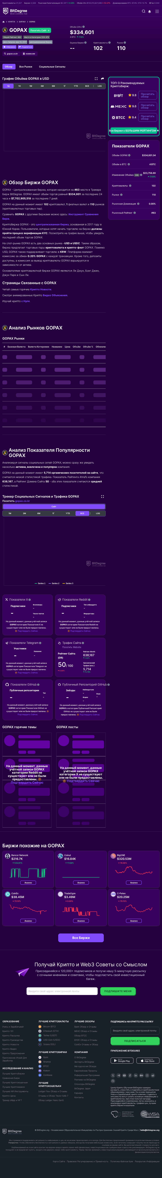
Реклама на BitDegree (85, 1079)
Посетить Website (71, 647)
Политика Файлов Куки (121, 1161)
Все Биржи (81, 938)
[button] (149, 11)
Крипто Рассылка (11, 1035)
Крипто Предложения (13, 1053)
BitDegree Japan (82, 1088)
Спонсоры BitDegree (84, 1084)
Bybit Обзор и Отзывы (85, 1026)
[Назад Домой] (4, 22)
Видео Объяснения (55, 295)
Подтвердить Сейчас (28, 631)
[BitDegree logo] (12, 1131)
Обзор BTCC (80, 1035)
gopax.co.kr (22, 500)
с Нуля (25, 301)
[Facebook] (130, 1075)
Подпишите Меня (118, 991)
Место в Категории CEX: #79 (36, 37)
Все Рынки (26, 66)
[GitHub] (113, 1081)
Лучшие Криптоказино (13, 1087)
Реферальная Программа (87, 1075)
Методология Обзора (85, 1066)
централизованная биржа (52, 224)
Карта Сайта (59, 1161)
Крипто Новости (40, 289)
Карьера (78, 1093)
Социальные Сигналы (52, 66)
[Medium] (141, 1075)
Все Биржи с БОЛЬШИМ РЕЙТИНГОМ (133, 130)
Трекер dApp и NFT (12, 1100)
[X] (113, 1075)
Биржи (22, 22)
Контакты (79, 1097)
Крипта (11, 22)
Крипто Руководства (12, 1040)
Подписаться (135, 1041)
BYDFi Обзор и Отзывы (85, 1040)
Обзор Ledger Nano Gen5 (51, 1100)
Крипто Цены (9, 1095)
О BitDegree (80, 1057)
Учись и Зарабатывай (13, 1026)
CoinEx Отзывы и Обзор (86, 1044)
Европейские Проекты (85, 1070)
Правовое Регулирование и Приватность (87, 1161)
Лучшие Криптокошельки (15, 1082)
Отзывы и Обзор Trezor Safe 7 (53, 1095)
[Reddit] (152, 1075)
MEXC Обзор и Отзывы (85, 1031)
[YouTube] (124, 1075)
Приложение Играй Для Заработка (14, 1059)
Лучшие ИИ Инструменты (15, 1091)
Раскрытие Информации (147, 1161)
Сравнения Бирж (11, 1078)
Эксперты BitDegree (84, 1062)
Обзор (9, 66)
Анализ (28, 882)
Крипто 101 (7, 1031)
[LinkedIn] (135, 1075)
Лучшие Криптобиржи (13, 1073)
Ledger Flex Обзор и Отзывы (52, 1091)
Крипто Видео (9, 1049)
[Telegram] (118, 1075)
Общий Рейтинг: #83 (12, 37)
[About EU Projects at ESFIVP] (122, 1113)
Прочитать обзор (147, 95)
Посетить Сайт (38, 30)
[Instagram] (147, 1075)
